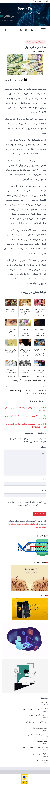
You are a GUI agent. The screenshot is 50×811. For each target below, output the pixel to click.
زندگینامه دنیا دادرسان (40, 754)
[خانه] (30, 30)
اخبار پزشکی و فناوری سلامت (35, 42)
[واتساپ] (22, 803)
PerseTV (25, 9)
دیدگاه (43, 447)
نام (44, 478)
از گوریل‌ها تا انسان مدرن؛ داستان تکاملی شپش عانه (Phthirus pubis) (26, 426)
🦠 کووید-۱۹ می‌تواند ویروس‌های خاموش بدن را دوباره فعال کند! (25, 417)
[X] (6, 803)
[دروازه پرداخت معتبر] (24, 783)
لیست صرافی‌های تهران (40, 728)
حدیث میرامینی (43, 741)
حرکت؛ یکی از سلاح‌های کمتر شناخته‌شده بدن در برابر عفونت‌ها (25, 409)
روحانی (43, 380)
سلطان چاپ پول (33, 380)
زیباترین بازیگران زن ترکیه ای (38, 715)
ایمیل (44, 490)
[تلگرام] (14, 803)
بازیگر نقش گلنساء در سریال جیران (36, 721)
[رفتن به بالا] (49, 786)
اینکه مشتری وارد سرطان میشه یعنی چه (34, 709)
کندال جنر (44, 702)
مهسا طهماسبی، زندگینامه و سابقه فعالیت (33, 747)
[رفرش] (24, 30)
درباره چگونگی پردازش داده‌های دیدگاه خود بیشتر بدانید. (27, 526)
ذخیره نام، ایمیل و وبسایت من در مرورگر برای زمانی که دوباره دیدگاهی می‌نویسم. (25, 504)
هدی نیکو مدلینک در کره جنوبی (37, 734)
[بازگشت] (19, 30)
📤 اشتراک (42, 803)
